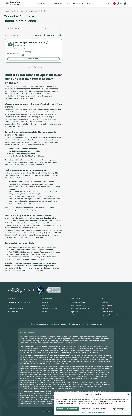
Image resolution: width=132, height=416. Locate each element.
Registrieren (46, 302)
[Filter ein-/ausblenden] (59, 35)
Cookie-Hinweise (76, 315)
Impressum (101, 412)
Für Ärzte (105, 302)
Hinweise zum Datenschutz (89, 412)
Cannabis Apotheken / (17, 11)
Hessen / (29, 11)
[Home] (13, 3)
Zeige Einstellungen (118, 409)
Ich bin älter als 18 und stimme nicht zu (93, 409)
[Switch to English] (114, 3)
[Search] (109, 3)
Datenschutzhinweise (78, 305)
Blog (9, 305)
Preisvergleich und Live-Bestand (19, 302)
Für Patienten (106, 309)
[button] (128, 394)
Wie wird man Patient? (50, 309)
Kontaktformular (107, 312)
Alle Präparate (13, 312)
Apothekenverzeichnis (15, 309)
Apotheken (55, 3)
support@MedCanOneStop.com (113, 315)
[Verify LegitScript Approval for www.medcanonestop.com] (40, 290)
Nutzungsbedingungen (78, 302)
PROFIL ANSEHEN (33, 59)
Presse (44, 312)
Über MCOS (40, 3)
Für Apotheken (107, 305)
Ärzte (67, 3)
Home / (6, 11)
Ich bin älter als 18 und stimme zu (67, 409)
